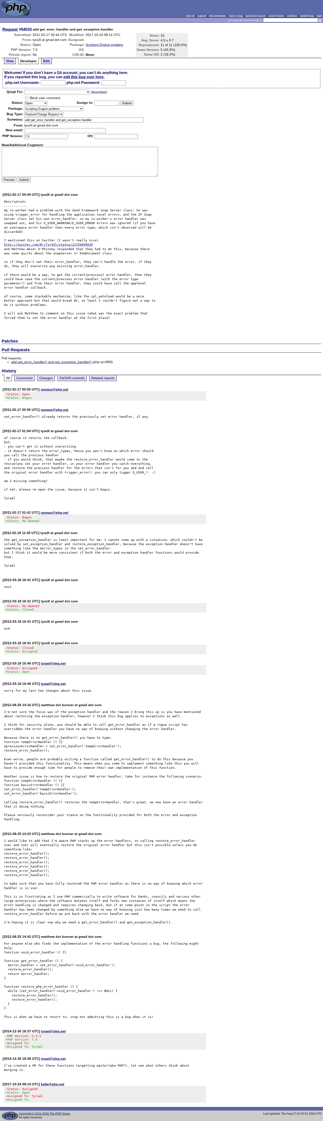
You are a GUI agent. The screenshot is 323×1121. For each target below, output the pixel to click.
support (202, 15)
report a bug (236, 15)
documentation (217, 15)
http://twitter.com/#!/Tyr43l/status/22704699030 (48, 244)
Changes (46, 378)
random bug (307, 15)
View (10, 61)
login (319, 15)
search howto (276, 15)
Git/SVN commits (72, 378)
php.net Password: (83, 83)
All (8, 378)
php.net (190, 15)
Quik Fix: (15, 92)
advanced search (256, 15)
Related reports (102, 378)
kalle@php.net (52, 1084)
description (99, 92)
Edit (46, 61)
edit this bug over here (83, 77)
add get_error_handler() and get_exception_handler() (51, 362)
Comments (24, 378)
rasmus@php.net (54, 389)
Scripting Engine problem (104, 45)
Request (10, 29)
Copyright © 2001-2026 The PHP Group (44, 1113)
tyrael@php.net (53, 663)
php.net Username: (22, 83)
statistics (292, 15)
